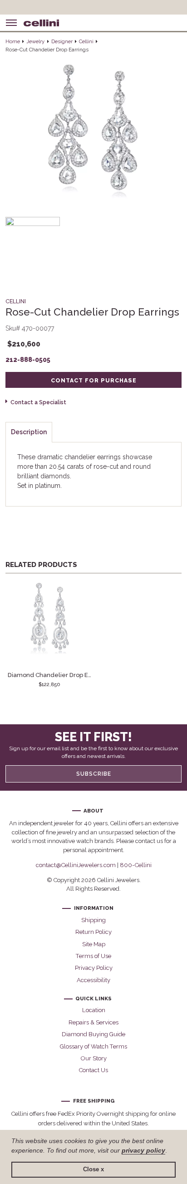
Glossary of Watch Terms (93, 1046)
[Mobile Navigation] (11, 23)
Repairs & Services (93, 1022)
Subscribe (93, 774)
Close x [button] (93, 1169)
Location (93, 1010)
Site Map (93, 944)
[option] (49, 634)
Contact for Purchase (94, 380)
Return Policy (93, 931)
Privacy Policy (94, 967)
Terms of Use (93, 956)
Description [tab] (29, 432)
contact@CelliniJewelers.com (76, 865)
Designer (62, 41)
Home (12, 41)
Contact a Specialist (38, 402)
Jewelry (35, 41)
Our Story (94, 1058)
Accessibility (93, 980)
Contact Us (93, 1070)
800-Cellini (136, 865)
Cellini (86, 41)
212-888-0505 (27, 359)
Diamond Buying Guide (93, 1034)
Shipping (93, 920)
